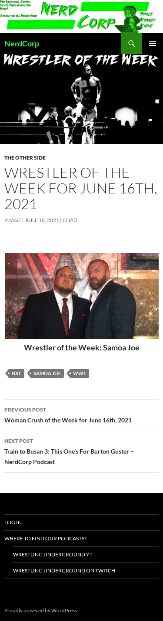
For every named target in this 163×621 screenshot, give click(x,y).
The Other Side (25, 157)
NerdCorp (21, 43)
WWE (79, 373)
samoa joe (47, 373)
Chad (70, 220)
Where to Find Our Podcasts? (45, 538)
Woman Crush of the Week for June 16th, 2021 (68, 415)
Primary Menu (152, 43)
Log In (13, 522)
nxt (16, 373)
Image (12, 220)
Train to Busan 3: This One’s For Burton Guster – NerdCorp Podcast (69, 451)
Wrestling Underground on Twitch (64, 570)
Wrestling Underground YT (53, 554)
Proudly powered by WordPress (40, 610)
